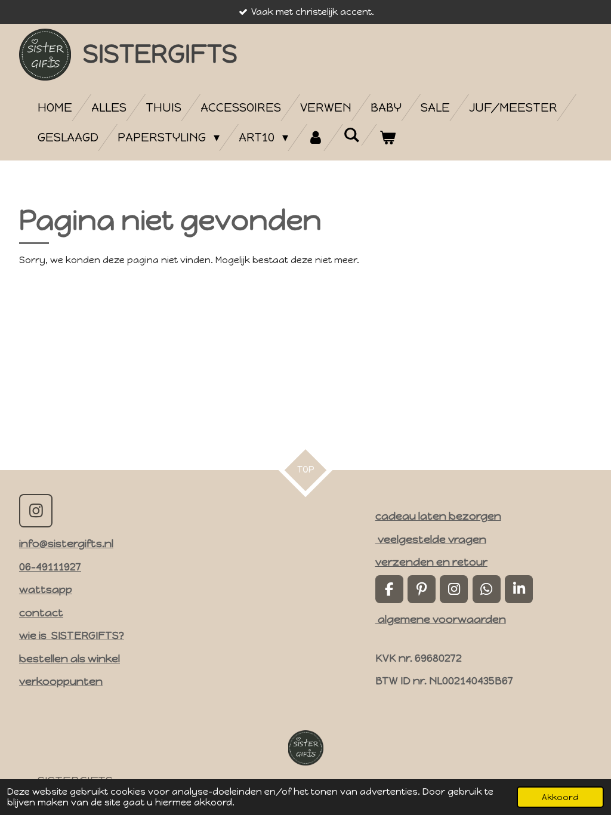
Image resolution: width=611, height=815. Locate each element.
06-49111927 (50, 566)
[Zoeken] (351, 135)
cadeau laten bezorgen (438, 516)
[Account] (316, 137)
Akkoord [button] (560, 797)
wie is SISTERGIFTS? (71, 635)
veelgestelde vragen (430, 539)
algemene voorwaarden (440, 619)
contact (41, 612)
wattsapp (45, 589)
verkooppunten (61, 681)
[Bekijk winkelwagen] (387, 137)
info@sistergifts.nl (66, 543)
